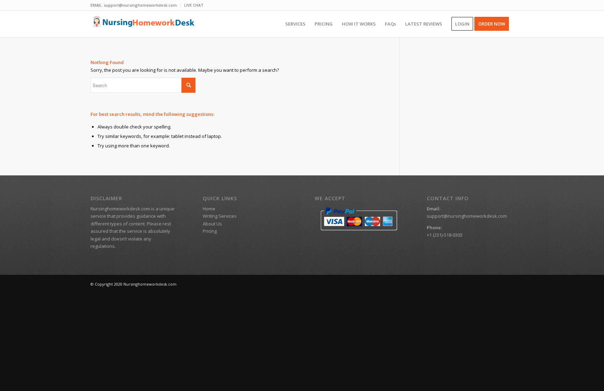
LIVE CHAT (193, 5)
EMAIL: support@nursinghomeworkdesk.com (134, 5)
